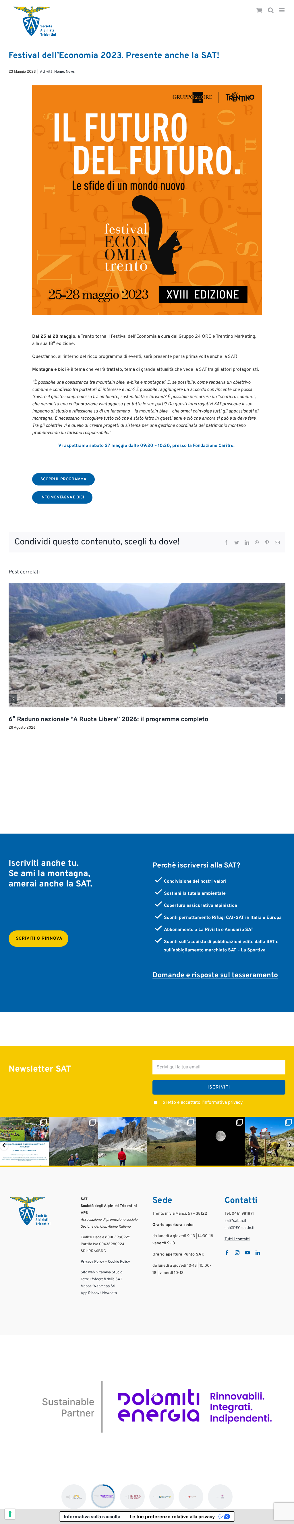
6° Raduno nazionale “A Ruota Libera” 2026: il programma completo (108, 719)
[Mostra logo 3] (132, 1496)
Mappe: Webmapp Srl (98, 1286)
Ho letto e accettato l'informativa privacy (201, 1102)
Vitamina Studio (109, 1272)
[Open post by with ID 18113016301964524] (171, 1141)
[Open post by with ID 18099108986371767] (220, 1141)
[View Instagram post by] (44, 1160)
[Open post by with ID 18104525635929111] (122, 1141)
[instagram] (237, 1252)
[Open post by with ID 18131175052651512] (269, 1141)
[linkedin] (258, 1252)
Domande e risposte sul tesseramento (215, 975)
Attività (46, 72)
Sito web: (88, 1272)
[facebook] (227, 1252)
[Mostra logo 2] (103, 1496)
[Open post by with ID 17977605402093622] (24, 1141)
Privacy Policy (93, 1262)
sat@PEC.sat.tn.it (240, 1228)
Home (59, 72)
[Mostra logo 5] (191, 1496)
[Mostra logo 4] (161, 1496)
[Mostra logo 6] (220, 1496)
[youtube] (247, 1252)
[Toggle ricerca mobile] (271, 10)
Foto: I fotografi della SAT (101, 1279)
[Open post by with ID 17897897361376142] (73, 1141)
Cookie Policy (119, 1262)
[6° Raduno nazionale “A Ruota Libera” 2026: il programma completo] (147, 585)
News (70, 72)
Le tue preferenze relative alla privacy (172, 1516)
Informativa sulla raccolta (92, 1516)
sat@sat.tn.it (235, 1220)
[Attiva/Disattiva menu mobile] (282, 10)
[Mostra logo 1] (73, 1496)
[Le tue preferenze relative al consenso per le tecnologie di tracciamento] (10, 1513)
